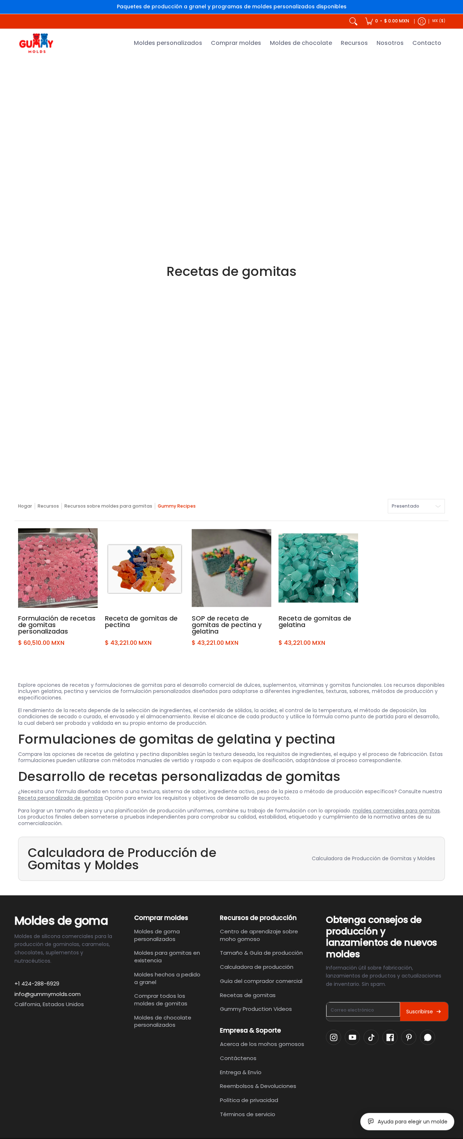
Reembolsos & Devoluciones (258, 1086)
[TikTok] (371, 1037)
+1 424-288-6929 (36, 983)
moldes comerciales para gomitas (396, 810)
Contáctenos (238, 1058)
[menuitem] (387, 21)
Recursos (48, 506)
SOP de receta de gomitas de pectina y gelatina (227, 625)
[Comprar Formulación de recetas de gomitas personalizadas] (58, 568)
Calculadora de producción (256, 967)
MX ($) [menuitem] (438, 21)
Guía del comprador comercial (261, 981)
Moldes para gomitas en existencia (167, 956)
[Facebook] (390, 1037)
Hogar (25, 506)
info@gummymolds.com (47, 994)
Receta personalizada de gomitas (60, 798)
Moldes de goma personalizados (157, 935)
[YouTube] (352, 1037)
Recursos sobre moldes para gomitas (108, 506)
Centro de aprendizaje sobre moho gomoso (259, 935)
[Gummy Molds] (36, 43)
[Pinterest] (408, 1037)
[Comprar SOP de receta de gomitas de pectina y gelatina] (231, 568)
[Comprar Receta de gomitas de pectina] (144, 568)
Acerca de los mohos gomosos (262, 1044)
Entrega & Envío (241, 1072)
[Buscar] (353, 21)
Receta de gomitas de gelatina (315, 621)
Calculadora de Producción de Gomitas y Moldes (373, 858)
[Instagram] (333, 1037)
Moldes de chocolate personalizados (162, 1021)
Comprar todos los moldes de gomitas (160, 999)
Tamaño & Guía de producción (261, 953)
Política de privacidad (249, 1100)
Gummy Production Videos (256, 1009)
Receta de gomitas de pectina (141, 621)
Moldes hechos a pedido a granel (167, 978)
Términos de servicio (247, 1114)
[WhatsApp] (427, 1037)
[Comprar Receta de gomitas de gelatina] (318, 568)
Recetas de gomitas (248, 995)
